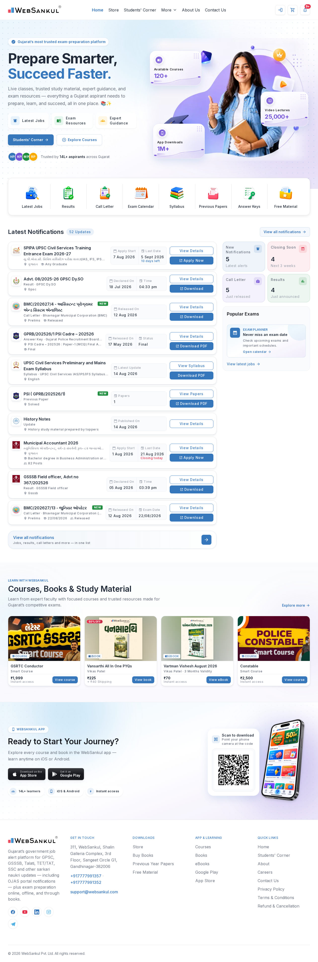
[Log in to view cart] (293, 10)
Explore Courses (82, 140)
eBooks (202, 863)
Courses (203, 846)
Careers (265, 872)
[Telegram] (13, 924)
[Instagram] (49, 912)
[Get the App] (282, 760)
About (263, 863)
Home (263, 846)
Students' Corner (28, 140)
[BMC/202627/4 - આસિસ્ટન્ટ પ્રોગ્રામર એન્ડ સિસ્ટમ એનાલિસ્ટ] (112, 311)
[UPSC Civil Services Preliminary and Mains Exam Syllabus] (112, 370)
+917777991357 (85, 875)
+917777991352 (85, 882)
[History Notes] (112, 423)
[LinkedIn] (37, 912)
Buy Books (143, 855)
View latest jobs (241, 364)
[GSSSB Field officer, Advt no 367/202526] (112, 484)
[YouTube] (25, 912)
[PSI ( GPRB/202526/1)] (112, 399)
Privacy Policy (271, 889)
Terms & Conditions (276, 897)
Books (201, 855)
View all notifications (282, 232)
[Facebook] (13, 912)
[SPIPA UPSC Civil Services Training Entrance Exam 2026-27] (112, 255)
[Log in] (280, 10)
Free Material (145, 872)
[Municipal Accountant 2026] (112, 452)
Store (138, 846)
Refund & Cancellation (278, 906)
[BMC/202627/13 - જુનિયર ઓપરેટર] (112, 513)
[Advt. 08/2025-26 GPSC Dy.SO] (112, 284)
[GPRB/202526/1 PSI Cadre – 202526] (112, 341)
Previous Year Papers (153, 863)
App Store (205, 880)
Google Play (206, 872)
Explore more (293, 605)
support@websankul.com (94, 891)
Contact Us (268, 880)
